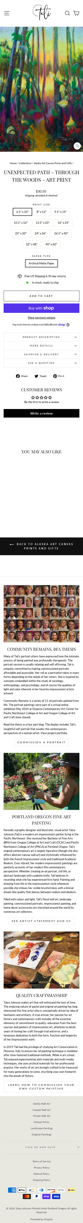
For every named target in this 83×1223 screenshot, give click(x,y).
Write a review (41, 413)
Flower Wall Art (41, 1115)
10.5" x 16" (21, 222)
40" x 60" (51, 244)
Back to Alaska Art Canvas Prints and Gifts (45, 546)
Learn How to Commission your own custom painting (41, 1086)
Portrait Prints (41, 1122)
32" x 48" (31, 244)
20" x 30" (21, 233)
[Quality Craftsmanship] (41, 960)
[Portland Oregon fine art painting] (41, 781)
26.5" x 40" (61, 233)
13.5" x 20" (43, 222)
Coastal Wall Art (41, 1109)
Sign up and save (40, 1147)
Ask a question (41, 363)
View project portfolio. (54, 733)
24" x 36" (40, 233)
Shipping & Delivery (41, 354)
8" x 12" (41, 211)
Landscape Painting (41, 1128)
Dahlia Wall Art (41, 1103)
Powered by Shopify (41, 1219)
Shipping (29, 195)
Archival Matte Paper (41, 263)
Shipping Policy (41, 1180)
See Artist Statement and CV (41, 921)
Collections (25, 163)
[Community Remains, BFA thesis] (41, 613)
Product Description (41, 337)
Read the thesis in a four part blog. (24, 724)
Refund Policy (41, 1173)
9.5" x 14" (60, 211)
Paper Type (41, 256)
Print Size (41, 204)
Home (13, 163)
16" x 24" (63, 222)
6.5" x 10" (22, 211)
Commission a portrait (41, 742)
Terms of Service (41, 1161)
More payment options (41, 317)
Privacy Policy (41, 1167)
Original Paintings (42, 1134)
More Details (41, 345)
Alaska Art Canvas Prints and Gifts (53, 163)
